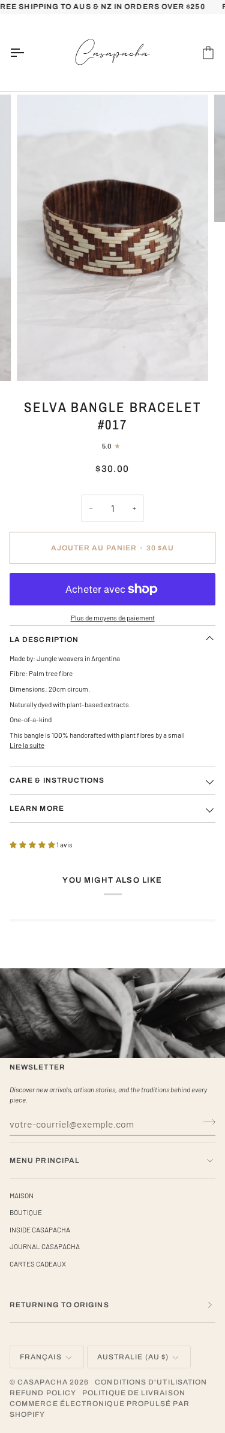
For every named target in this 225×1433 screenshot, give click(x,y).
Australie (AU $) (133, 1357)
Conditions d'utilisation (151, 1382)
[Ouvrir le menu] (28, 53)
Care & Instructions (57, 780)
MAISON (22, 1195)
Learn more (37, 808)
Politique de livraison (133, 1393)
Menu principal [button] (45, 1160)
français (41, 1357)
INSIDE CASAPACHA (40, 1229)
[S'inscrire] (205, 1122)
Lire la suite (27, 745)
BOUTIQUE (26, 1212)
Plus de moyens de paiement (113, 617)
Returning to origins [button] (59, 1305)
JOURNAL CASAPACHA (45, 1246)
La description (44, 639)
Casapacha (42, 1382)
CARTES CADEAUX (38, 1263)
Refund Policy (43, 1393)
